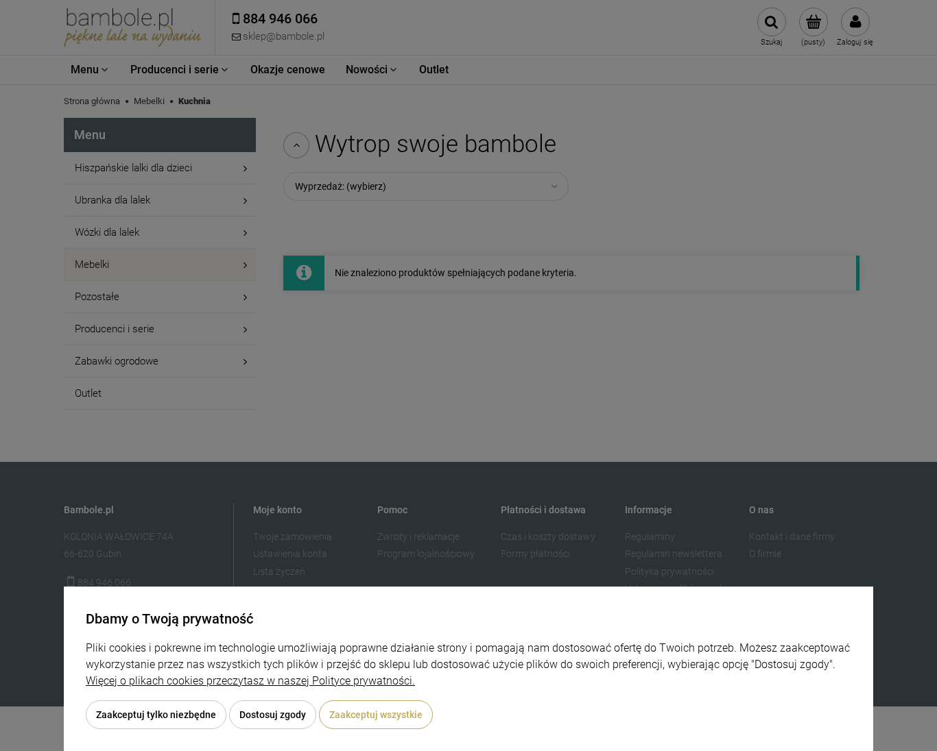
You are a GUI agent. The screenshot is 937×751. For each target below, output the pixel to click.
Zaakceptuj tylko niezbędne (156, 714)
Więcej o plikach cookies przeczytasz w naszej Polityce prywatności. (250, 680)
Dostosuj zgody (272, 714)
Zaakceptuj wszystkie (376, 714)
